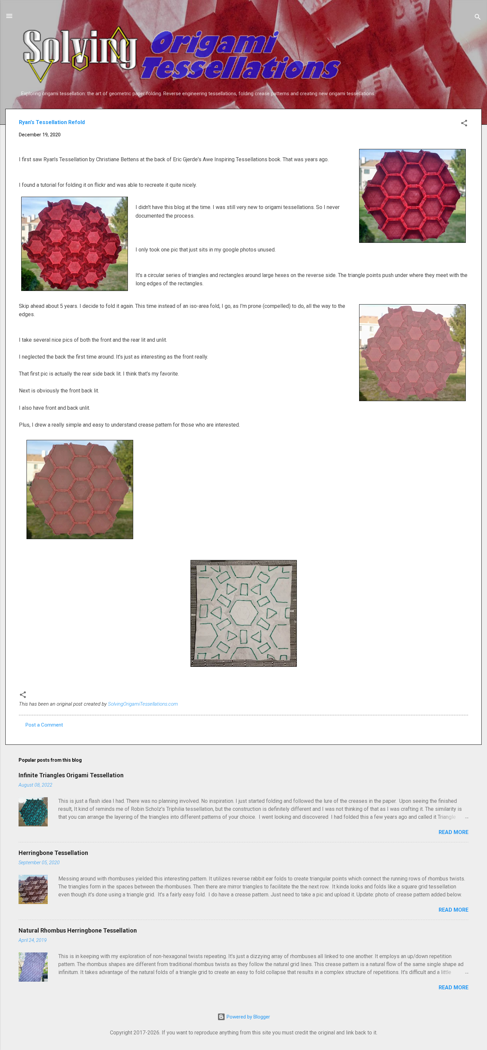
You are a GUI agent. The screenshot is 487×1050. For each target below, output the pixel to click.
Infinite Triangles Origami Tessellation (71, 775)
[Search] (478, 18)
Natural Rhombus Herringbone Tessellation (78, 930)
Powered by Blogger (247, 1017)
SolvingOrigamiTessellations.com (143, 704)
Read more (453, 832)
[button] (464, 124)
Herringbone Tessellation (53, 852)
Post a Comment (44, 725)
